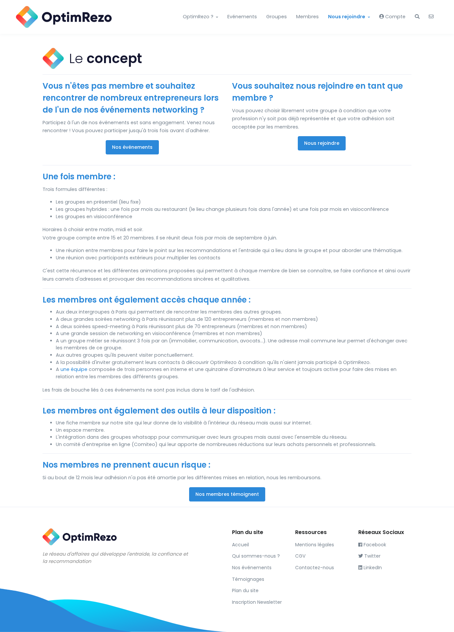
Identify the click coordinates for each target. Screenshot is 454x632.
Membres (307, 16)
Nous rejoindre (346, 16)
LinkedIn (372, 567)
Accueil (240, 544)
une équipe (73, 369)
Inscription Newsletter (257, 602)
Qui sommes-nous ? (256, 556)
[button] (417, 17)
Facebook (374, 544)
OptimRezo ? (198, 16)
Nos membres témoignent (227, 494)
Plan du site (245, 590)
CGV (300, 556)
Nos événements (132, 147)
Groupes (276, 16)
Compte (394, 16)
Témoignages (248, 579)
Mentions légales (314, 544)
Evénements (242, 16)
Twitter (372, 556)
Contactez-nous (314, 567)
